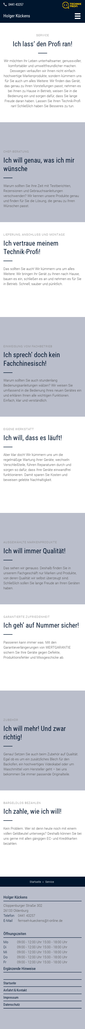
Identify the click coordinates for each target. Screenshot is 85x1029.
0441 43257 (15, 5)
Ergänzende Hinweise (19, 968)
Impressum (10, 997)
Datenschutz (11, 1005)
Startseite (9, 983)
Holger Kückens (16, 15)
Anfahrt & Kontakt (15, 990)
